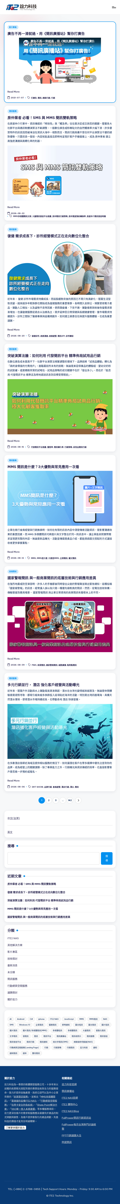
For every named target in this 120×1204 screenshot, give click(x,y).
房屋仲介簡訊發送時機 (96, 216)
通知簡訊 (13, 1053)
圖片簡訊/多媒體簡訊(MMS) (35, 1030)
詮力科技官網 (69, 1084)
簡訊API (61, 336)
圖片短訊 (105, 1025)
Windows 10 (24, 1025)
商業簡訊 (41, 665)
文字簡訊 (13, 1036)
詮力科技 (84, 1047)
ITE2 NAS (13, 938)
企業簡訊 (64, 558)
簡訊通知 (43, 1042)
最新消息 (12, 965)
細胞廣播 (62, 665)
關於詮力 (12, 999)
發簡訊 (26, 1036)
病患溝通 (44, 336)
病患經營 (53, 336)
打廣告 (34, 98)
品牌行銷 (48, 787)
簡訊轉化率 (59, 447)
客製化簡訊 (101, 1030)
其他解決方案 (14, 945)
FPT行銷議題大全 (71, 1135)
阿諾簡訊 (67, 1142)
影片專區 (13, 27)
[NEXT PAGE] (78, 800)
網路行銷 (46, 98)
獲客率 (50, 447)
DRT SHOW (37, 787)
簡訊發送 (104, 1036)
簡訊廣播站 (61, 1036)
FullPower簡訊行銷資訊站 (76, 1117)
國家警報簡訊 (52, 665)
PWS (34, 665)
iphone (41, 1019)
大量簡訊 (86, 1030)
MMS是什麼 (42, 558)
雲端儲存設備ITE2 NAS (23, 1100)
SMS (12, 1025)
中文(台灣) (13, 818)
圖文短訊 (79, 1025)
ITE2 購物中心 (70, 1104)
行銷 (53, 98)
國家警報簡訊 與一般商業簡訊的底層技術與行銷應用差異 (51, 578)
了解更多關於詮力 (15, 1127)
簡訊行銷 (30, 1042)
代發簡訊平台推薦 (38, 447)
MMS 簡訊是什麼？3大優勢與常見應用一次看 (43, 467)
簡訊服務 (13, 111)
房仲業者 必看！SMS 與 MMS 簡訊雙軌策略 (42, 117)
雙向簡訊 (36, 1053)
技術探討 (13, 571)
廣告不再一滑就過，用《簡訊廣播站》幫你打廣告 (46, 33)
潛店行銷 (65, 787)
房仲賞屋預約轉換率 (77, 216)
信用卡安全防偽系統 (21, 1104)
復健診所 (35, 336)
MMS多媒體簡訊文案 (22, 216)
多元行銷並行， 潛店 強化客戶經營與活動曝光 (43, 685)
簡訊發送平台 (15, 1042)
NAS (105, 1019)
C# (31, 1019)
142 (70, 800)
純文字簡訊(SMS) (60, 1042)
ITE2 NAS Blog (70, 1111)
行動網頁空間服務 (17, 985)
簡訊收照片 (76, 1036)
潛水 (72, 787)
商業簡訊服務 (21, 1096)
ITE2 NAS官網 (70, 1097)
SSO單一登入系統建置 (23, 1108)
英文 (9, 832)
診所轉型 (69, 336)
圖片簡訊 (13, 1030)
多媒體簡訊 (72, 1030)
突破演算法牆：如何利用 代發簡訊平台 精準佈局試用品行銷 (54, 355)
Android (20, 1019)
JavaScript (69, 1019)
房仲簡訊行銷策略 (60, 216)
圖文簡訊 (72, 558)
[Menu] (114, 7)
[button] (78, 800)
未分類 (11, 972)
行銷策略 (68, 447)
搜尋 (10, 846)
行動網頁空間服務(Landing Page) (24, 1047)
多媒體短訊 (57, 1030)
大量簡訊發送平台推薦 (41, 216)
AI (11, 1019)
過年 (25, 1053)
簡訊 (40, 98)
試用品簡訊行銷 (79, 447)
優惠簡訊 (52, 1025)
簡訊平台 (47, 1036)
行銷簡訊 (70, 1047)
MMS (33, 558)
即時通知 (66, 1025)
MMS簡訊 (93, 1019)
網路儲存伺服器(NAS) (83, 1042)
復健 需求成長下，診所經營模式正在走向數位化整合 (48, 236)
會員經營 (56, 787)
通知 (95, 1047)
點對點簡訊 (72, 665)
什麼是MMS (53, 558)
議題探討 (12, 992)
